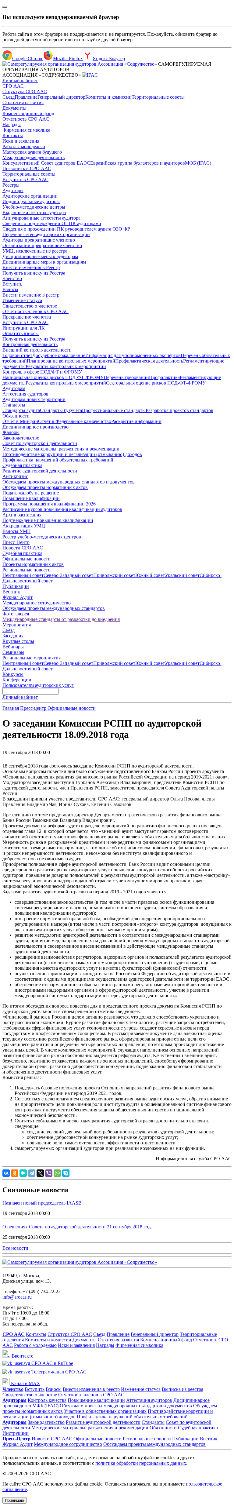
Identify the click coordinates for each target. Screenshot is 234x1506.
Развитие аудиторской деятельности (39, 470)
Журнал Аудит (17, 597)
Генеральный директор (61, 97)
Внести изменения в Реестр (31, 267)
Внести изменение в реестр (30, 294)
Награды (11, 124)
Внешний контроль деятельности (37, 349)
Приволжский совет (114, 575)
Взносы (10, 289)
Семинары (13, 652)
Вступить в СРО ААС (25, 179)
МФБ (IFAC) (198, 163)
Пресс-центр (34, 708)
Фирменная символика (26, 130)
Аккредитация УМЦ (23, 525)
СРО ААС (13, 86)
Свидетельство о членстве (29, 305)
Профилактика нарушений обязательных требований (57, 459)
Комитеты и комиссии (108, 97)
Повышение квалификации (31, 498)
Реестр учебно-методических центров (41, 536)
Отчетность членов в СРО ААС (35, 311)
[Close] (4, 7)
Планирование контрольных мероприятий (71, 360)
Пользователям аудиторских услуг (38, 685)
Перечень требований (126, 377)
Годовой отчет (17, 355)
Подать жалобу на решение (30, 492)
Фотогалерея (15, 613)
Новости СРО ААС (22, 547)
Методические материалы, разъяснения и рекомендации (60, 448)
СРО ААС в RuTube (51, 1363)
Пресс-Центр (16, 542)
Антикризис (15, 476)
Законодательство (20, 437)
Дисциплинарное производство (35, 426)
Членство (12, 278)
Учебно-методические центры (33, 207)
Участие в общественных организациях (105, 1411)
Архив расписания (21, 514)
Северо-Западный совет (68, 575)
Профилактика (164, 377)
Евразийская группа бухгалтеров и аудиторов (137, 163)
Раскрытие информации (136, 421)
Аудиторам (13, 388)
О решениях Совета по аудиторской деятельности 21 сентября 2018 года (77, 1226)
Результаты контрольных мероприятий (66, 366)
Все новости (15, 1248)
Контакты (12, 135)
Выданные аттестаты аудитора (34, 212)
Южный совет (150, 575)
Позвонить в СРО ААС (26, 168)
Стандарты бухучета (61, 410)
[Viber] (48, 1173)
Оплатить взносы (20, 333)
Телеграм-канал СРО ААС (58, 1371)
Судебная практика (22, 465)
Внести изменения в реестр (91, 1389)
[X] (40, 1173)
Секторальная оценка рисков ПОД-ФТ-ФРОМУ (156, 382)
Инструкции (15, 1433)
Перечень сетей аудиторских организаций (46, 234)
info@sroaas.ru (17, 1297)
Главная (10, 708)
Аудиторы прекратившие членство (38, 239)
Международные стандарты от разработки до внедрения (61, 619)
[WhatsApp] (57, 1173)
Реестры (11, 185)
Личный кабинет (20, 80)
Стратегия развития (23, 102)
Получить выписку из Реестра (33, 272)
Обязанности (16, 415)
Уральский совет (182, 575)
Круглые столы (18, 641)
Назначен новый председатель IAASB (42, 1202)
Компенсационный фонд (28, 113)
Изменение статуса (22, 300)
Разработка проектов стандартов (179, 410)
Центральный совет (23, 575)
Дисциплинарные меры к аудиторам (40, 256)
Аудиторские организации (30, 196)
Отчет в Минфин (20, 421)
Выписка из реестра (182, 1389)
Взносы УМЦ (16, 531)
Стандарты (13, 404)
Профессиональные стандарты (114, 410)
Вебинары (13, 646)
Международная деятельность (33, 157)
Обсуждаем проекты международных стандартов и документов (68, 481)
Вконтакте (21, 1355)
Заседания (12, 635)
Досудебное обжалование (58, 355)
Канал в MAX (25, 1383)
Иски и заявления (20, 141)
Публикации (15, 586)
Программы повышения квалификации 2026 (49, 503)
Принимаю (14, 1500)
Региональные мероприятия (31, 657)
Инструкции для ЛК (23, 327)
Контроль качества (47, 1400)
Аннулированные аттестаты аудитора (41, 218)
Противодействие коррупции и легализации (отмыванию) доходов (72, 454)
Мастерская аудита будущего (32, 152)
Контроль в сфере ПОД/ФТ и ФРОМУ (42, 371)
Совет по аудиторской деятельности (39, 443)
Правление (26, 97)
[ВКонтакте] (6, 1173)
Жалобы (11, 432)
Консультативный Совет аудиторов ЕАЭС (46, 163)
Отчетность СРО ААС (25, 119)
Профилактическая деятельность (149, 360)
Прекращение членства (26, 316)
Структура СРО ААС (24, 91)
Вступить (12, 283)
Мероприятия (16, 624)
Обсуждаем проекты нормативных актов (45, 487)
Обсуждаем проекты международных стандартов (53, 608)
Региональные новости (26, 569)
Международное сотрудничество (36, 602)
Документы (14, 108)
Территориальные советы (158, 97)
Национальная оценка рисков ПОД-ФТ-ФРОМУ (53, 377)
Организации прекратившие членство (42, 245)
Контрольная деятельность (30, 344)
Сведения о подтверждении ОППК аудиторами (51, 223)
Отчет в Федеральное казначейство (74, 421)
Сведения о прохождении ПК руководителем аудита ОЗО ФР (66, 229)
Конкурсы (12, 674)
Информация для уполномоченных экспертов (133, 355)
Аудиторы (12, 190)
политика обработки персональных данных (140, 1463)
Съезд (8, 97)
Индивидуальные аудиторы (31, 201)
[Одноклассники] (14, 1173)
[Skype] (65, 1173)
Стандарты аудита (21, 410)
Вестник (11, 591)
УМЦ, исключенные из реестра (34, 250)
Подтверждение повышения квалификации (47, 520)
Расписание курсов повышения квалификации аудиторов (62, 509)
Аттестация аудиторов (25, 393)
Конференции (16, 679)
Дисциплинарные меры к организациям (44, 261)
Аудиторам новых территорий (34, 399)
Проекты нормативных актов (33, 564)
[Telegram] (31, 1173)
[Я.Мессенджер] (23, 1173)
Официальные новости (26, 558)
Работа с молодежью (23, 146)
